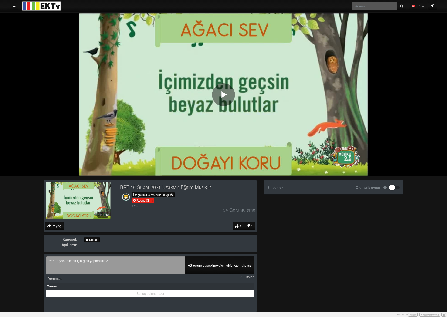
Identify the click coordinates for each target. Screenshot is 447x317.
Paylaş (56, 225)
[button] (141, 200)
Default (93, 240)
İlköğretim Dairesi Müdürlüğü (151, 195)
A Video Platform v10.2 (430, 314)
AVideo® (413, 314)
